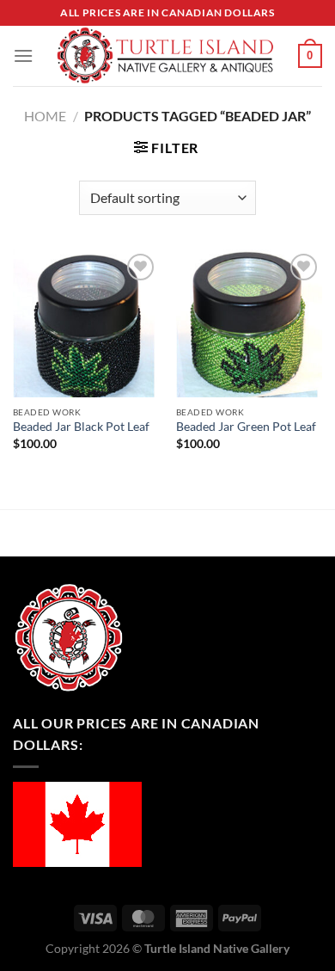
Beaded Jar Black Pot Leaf (81, 426)
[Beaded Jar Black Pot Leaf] (86, 323)
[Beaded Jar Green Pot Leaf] (249, 323)
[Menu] (23, 55)
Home (45, 116)
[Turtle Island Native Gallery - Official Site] (165, 56)
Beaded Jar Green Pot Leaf (246, 426)
